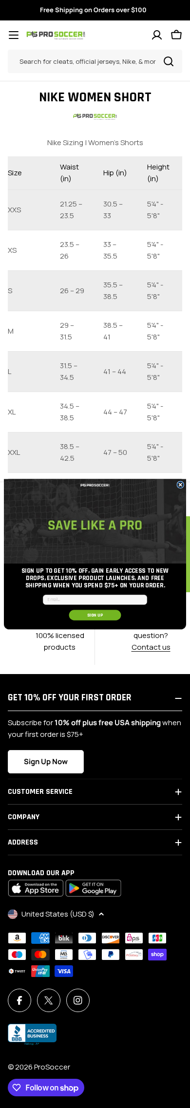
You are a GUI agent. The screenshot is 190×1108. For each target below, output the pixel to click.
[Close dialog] (180, 485)
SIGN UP (95, 615)
